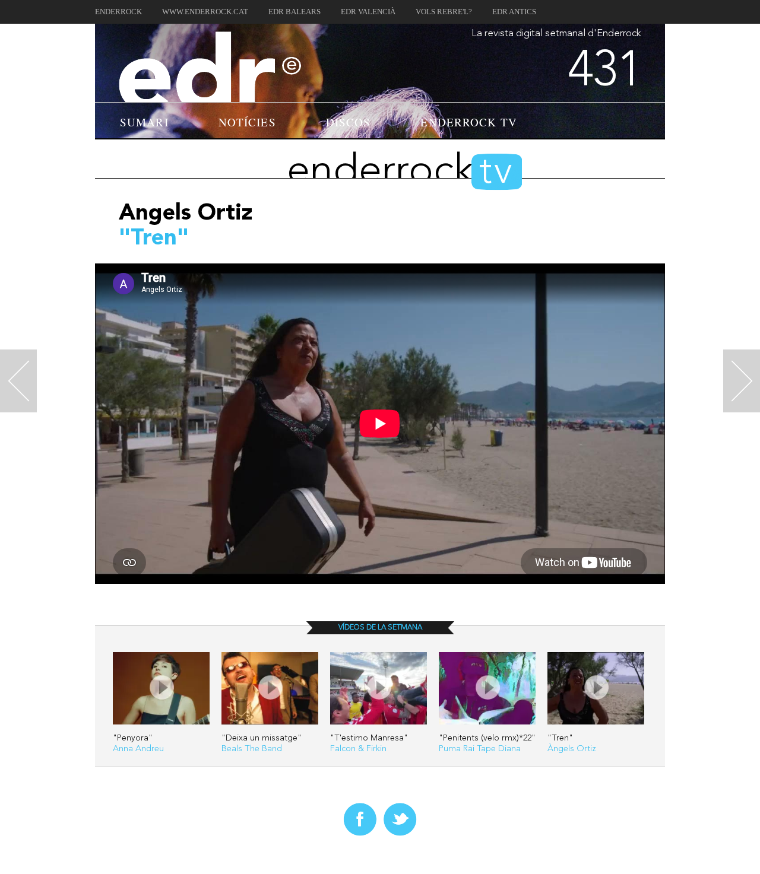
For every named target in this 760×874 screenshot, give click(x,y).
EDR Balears (294, 12)
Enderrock (118, 12)
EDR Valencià (368, 12)
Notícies (247, 122)
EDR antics (514, 12)
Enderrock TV (468, 122)
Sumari (144, 122)
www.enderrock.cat (205, 12)
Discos (348, 122)
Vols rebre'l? (444, 12)
